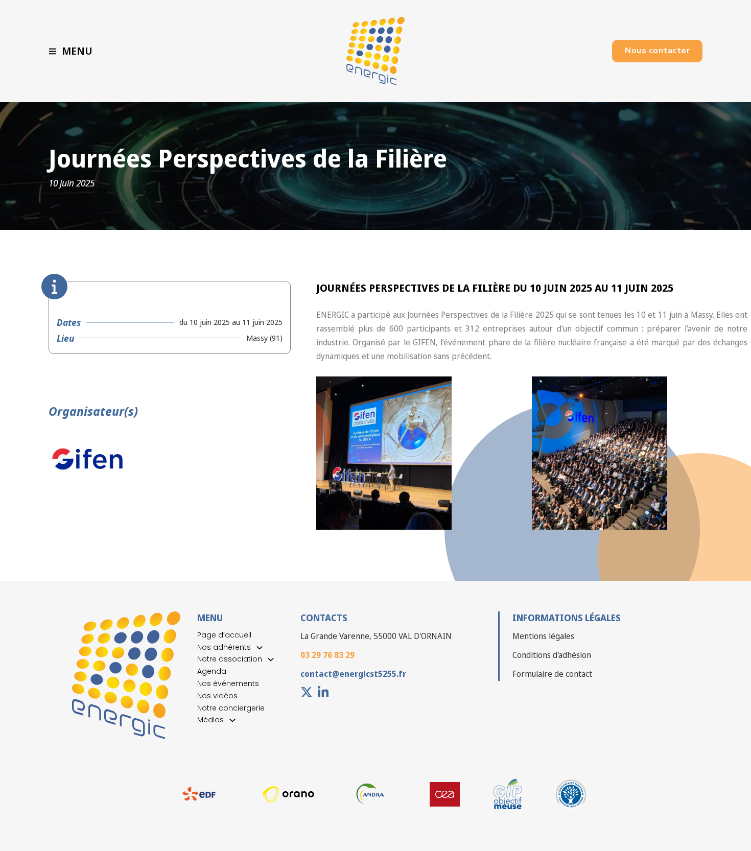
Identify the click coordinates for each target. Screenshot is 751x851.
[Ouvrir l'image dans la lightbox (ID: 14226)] (384, 453)
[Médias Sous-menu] (232, 720)
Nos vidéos (217, 696)
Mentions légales (543, 636)
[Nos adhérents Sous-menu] (259, 647)
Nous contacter (657, 50)
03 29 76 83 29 (327, 654)
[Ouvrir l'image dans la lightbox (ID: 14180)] (599, 453)
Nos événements (228, 683)
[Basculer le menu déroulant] (53, 51)
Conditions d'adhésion (551, 654)
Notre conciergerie (231, 708)
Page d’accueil (224, 635)
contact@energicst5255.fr (353, 673)
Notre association (229, 659)
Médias (210, 720)
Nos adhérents (224, 647)
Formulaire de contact (552, 673)
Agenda (211, 671)
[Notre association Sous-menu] (270, 659)
